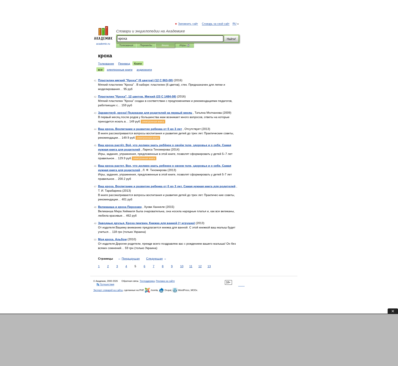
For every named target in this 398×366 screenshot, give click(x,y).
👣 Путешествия (105, 284)
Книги (165, 45)
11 (190, 266)
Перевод (124, 63)
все (100, 69)
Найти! (231, 39)
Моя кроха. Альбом (112, 239)
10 (181, 266)
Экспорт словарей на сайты (108, 290)
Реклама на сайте (165, 281)
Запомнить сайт (188, 23)
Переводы (146, 45)
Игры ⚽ (185, 45)
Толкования (126, 45)
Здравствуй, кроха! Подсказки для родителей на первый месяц (145, 112)
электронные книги (119, 69)
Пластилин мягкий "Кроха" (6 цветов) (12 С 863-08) (135, 80)
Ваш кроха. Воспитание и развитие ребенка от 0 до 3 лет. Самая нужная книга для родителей (166, 186)
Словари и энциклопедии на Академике (150, 31)
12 (200, 266)
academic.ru (103, 43)
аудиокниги (144, 69)
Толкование (106, 63)
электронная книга (153, 121)
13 (209, 266)
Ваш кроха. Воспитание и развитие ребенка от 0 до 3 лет (140, 129)
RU (234, 23)
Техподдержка (147, 281)
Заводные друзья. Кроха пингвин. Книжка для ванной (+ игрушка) (146, 223)
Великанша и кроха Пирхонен (120, 206)
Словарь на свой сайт (215, 23)
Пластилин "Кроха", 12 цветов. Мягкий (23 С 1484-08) (137, 96)
